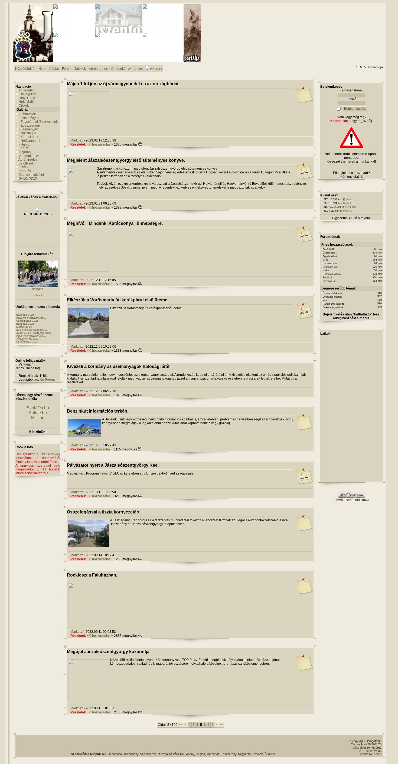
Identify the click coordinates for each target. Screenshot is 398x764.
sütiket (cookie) (48, 454)
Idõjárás (25, 152)
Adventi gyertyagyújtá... (31, 317)
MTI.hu (37, 417)
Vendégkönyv (29, 156)
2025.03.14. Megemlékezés (33, 332)
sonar (377, 754)
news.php (350, 207)
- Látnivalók (27, 114)
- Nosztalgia (27, 133)
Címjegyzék (27, 94)
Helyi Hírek (27, 98)
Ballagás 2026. (25, 314)
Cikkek (24, 105)
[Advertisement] (361, 24)
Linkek (23, 167)
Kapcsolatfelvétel (31, 175)
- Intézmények (29, 118)
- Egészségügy (30, 125)
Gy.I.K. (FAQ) (28, 178)
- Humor (25, 144)
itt (361, 177)
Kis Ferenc (48, 379)
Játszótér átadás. (27, 338)
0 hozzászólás (99, 144)
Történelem (27, 90)
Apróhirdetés (27, 160)
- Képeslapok (28, 137)
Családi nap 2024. (27, 341)
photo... (350, 199)
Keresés (25, 171)
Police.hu (38, 412)
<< (181, 725)
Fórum (23, 148)
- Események (28, 129)
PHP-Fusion (365, 750)
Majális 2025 (24, 326)
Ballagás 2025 (25, 323)
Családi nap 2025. (27, 320)
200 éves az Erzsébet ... (31, 329)
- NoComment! (29, 141)
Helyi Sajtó (27, 102)
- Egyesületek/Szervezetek (38, 122)
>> (221, 725)
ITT (44, 469)
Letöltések (26, 163)
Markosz (76, 140)
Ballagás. (38, 289)
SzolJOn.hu (38, 408)
